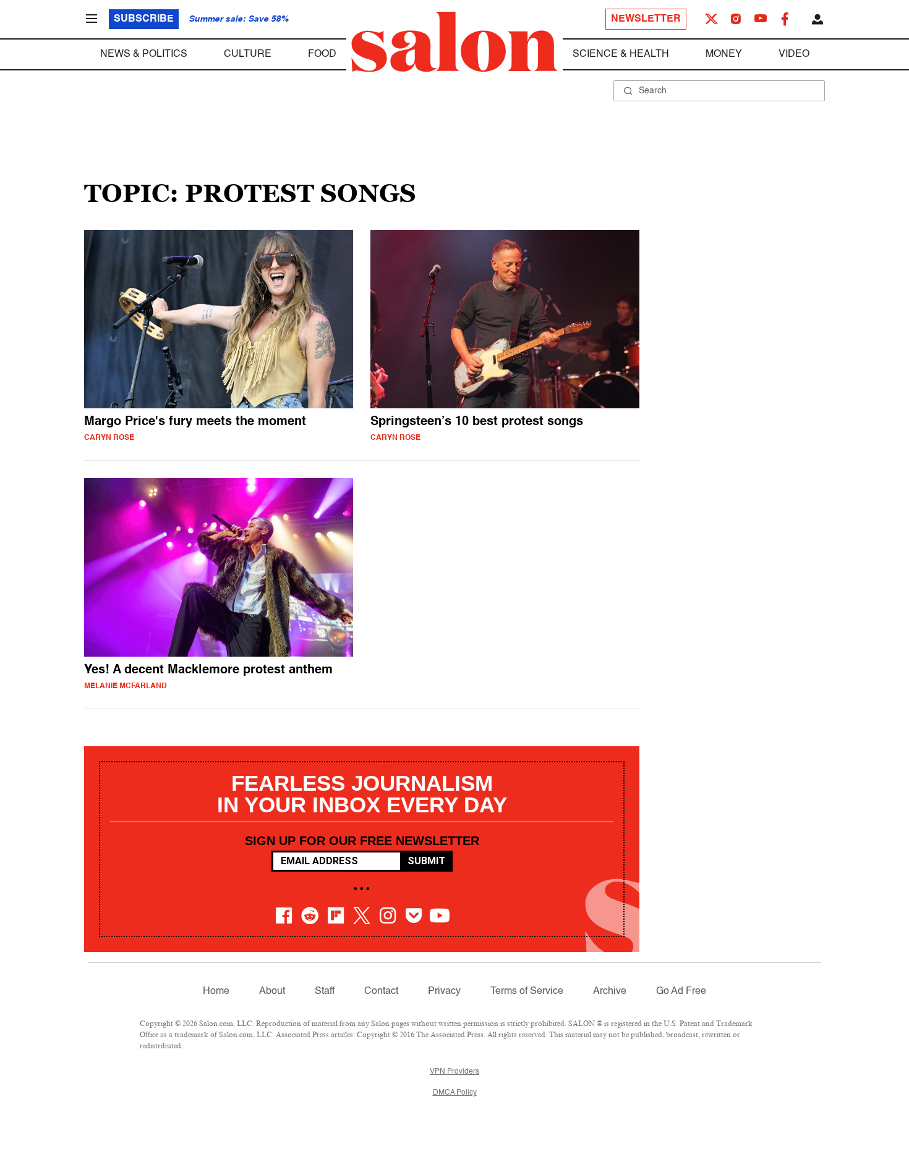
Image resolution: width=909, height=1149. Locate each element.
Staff (325, 991)
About (272, 991)
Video (794, 54)
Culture (247, 54)
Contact (381, 991)
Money (724, 54)
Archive (609, 991)
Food (322, 54)
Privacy (444, 991)
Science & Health (621, 54)
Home (216, 991)
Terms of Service (526, 991)
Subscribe (144, 19)
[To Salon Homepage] (454, 42)
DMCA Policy (455, 1092)
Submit (426, 861)
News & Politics (143, 54)
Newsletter (646, 19)
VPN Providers (454, 1071)
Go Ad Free (681, 991)
